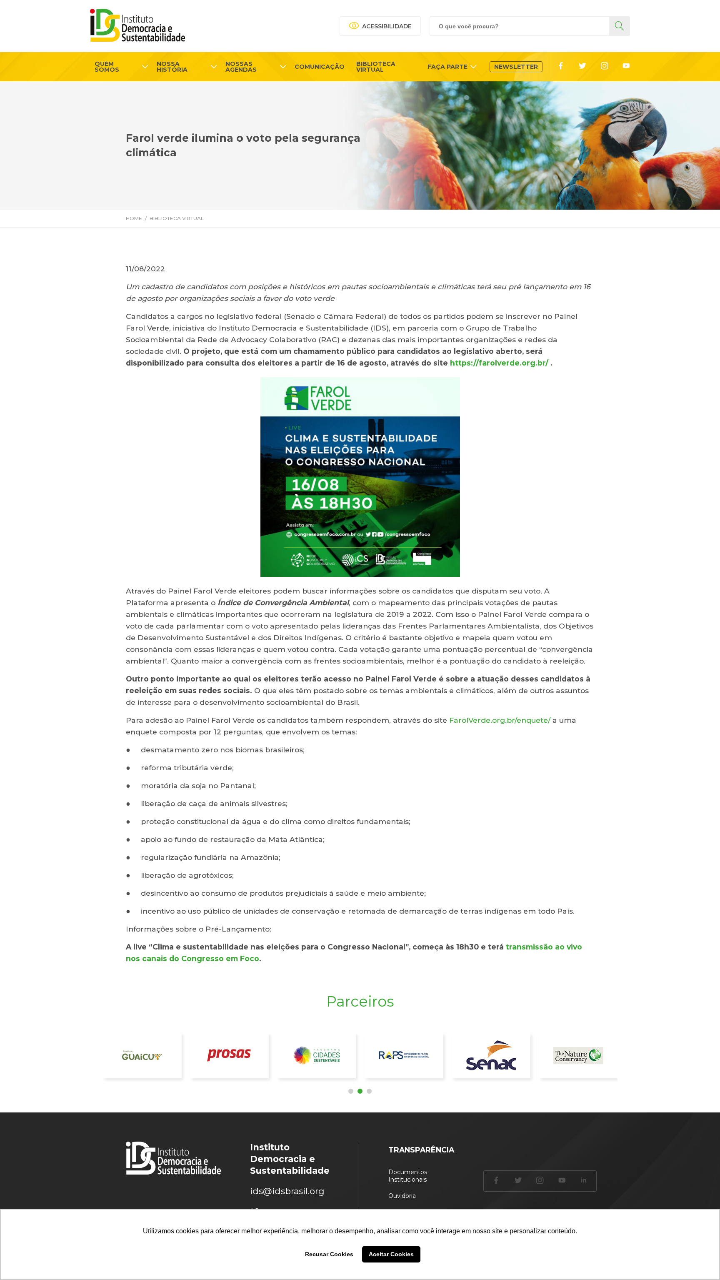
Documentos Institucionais (407, 1175)
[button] (350, 1091)
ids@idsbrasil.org (287, 1191)
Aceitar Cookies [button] (391, 1254)
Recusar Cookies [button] (329, 1254)
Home (134, 218)
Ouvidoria (402, 1196)
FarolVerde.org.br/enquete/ (498, 720)
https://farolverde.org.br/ (498, 362)
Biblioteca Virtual (177, 218)
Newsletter (516, 66)
